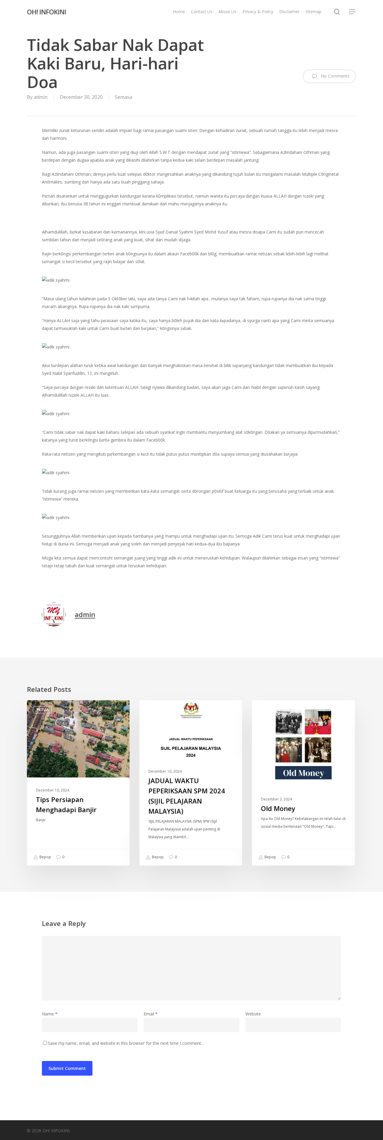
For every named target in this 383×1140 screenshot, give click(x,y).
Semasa (123, 97)
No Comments (334, 76)
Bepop (45, 856)
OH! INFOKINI (46, 11)
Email (151, 1014)
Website (253, 1014)
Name (49, 1014)
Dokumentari (275, 709)
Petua (42, 709)
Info (153, 709)
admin (41, 97)
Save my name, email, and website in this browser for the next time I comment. (125, 1043)
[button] (352, 12)
